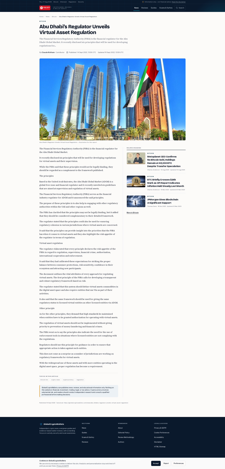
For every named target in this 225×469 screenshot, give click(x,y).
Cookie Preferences (161, 433)
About (120, 428)
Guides (154, 8)
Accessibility (159, 437)
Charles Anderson (153, 170)
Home (41, 16)
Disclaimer (158, 442)
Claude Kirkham (48, 52)
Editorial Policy (123, 433)
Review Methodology (126, 437)
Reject (166, 463)
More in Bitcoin (133, 213)
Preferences (179, 463)
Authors (121, 442)
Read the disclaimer (179, 2)
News (136, 8)
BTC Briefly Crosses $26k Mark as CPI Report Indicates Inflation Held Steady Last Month (165, 182)
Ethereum (63, 2)
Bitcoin (56, 2)
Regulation (72, 2)
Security (81, 2)
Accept (156, 463)
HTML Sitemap (159, 447)
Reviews (144, 8)
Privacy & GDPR (160, 428)
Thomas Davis (152, 206)
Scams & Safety (165, 8)
